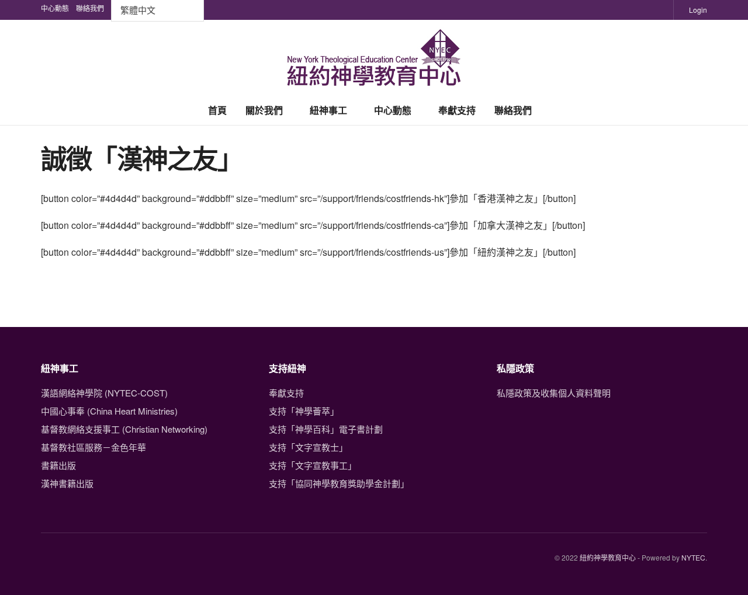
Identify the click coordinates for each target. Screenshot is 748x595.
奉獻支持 (457, 110)
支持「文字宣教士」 (308, 447)
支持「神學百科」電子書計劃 (326, 429)
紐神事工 (328, 110)
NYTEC (693, 557)
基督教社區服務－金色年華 (93, 447)
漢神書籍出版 (67, 483)
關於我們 (264, 110)
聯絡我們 (513, 110)
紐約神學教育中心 (608, 557)
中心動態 (392, 110)
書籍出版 (58, 465)
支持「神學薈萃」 (304, 411)
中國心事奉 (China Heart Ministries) (109, 411)
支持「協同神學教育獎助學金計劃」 (339, 483)
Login (697, 10)
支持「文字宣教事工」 (312, 465)
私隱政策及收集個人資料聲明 (554, 393)
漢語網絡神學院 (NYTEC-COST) (104, 393)
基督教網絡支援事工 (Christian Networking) (124, 429)
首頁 (217, 110)
